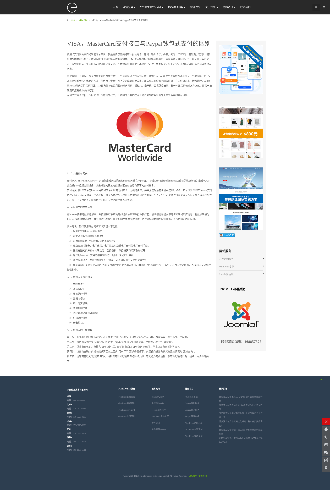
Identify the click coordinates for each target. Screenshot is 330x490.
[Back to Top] (321, 380)
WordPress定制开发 (193, 423)
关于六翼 (210, 7)
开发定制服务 (226, 259)
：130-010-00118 (76, 409)
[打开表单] (326, 460)
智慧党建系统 (191, 397)
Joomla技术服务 (192, 410)
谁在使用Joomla (159, 429)
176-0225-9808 (76, 417)
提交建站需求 (158, 397)
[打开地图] (326, 468)
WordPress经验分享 (160, 416)
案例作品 (195, 7)
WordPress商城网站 (126, 403)
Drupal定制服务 (192, 416)
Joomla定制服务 (192, 403)
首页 (115, 7)
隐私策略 (193, 476)
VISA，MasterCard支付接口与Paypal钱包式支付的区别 (139, 43)
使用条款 (203, 476)
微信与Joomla (158, 403)
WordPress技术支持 (126, 410)
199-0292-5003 (76, 442)
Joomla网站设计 (227, 274)
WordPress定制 (150, 7)
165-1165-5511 (76, 450)
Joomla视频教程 (159, 410)
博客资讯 (228, 7)
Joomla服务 (176, 7)
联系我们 (245, 7)
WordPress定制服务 (126, 397)
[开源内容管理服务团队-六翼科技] (72, 7)
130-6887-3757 (76, 433)
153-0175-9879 (76, 425)
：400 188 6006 (76, 400)
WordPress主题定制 (126, 416)
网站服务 (128, 7)
